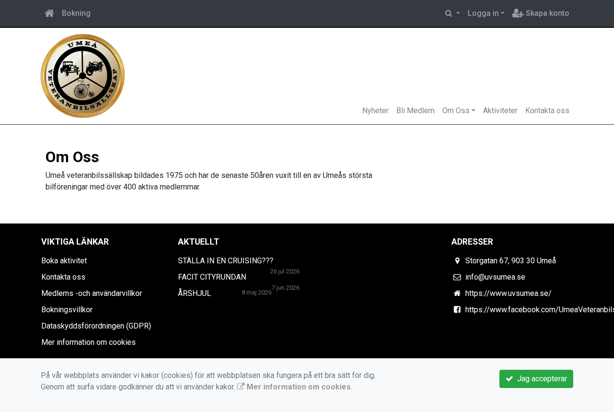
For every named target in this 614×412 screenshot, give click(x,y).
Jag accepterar (540, 378)
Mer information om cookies (88, 342)
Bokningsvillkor (67, 309)
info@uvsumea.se (495, 277)
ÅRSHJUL (194, 293)
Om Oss (456, 110)
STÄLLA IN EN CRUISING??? (225, 260)
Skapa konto (546, 13)
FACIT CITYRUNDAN (212, 277)
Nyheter (375, 110)
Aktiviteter (500, 110)
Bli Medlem (415, 110)
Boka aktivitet (64, 260)
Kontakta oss (547, 110)
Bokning (76, 13)
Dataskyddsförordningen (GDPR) (96, 325)
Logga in (483, 13)
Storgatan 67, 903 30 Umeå (510, 260)
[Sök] (452, 13)
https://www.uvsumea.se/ (508, 293)
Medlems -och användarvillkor (91, 293)
